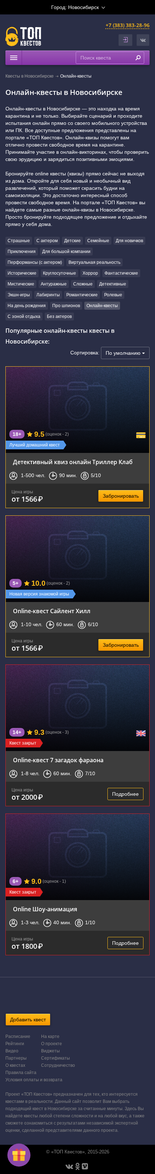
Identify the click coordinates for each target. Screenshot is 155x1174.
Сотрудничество (58, 1065)
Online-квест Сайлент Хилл (51, 611)
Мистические (21, 284)
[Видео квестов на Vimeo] (85, 1166)
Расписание (17, 1036)
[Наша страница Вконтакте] (69, 1166)
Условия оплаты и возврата (33, 1079)
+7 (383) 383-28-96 (128, 25)
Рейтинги (14, 1043)
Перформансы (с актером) (35, 262)
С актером (47, 240)
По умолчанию (124, 353)
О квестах (15, 1065)
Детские (72, 240)
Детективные (112, 284)
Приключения (22, 251)
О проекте (51, 1043)
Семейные (98, 240)
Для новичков (129, 240)
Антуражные (54, 284)
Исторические (22, 273)
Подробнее (125, 794)
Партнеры (16, 1058)
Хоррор (90, 273)
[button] (143, 40)
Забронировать (121, 496)
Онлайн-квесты (102, 305)
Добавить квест (28, 1019)
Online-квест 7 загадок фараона (58, 760)
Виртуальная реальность (94, 262)
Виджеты (50, 1050)
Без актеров (59, 316)
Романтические (82, 294)
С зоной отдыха (24, 316)
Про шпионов (66, 305)
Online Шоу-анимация (45, 909)
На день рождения (27, 305)
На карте (50, 1036)
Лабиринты (48, 294)
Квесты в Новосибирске (29, 76)
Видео (11, 1050)
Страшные (19, 240)
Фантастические (121, 273)
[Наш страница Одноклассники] (77, 1166)
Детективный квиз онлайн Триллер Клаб (73, 462)
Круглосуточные (59, 273)
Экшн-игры (19, 294)
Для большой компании (66, 251)
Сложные (83, 284)
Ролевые (113, 294)
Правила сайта (20, 1072)
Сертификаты (55, 1058)
